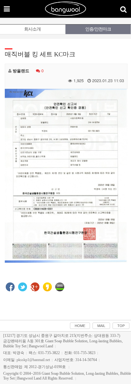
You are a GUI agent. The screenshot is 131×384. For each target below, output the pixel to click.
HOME (80, 326)
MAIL (101, 326)
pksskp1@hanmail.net (33, 360)
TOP (121, 326)
